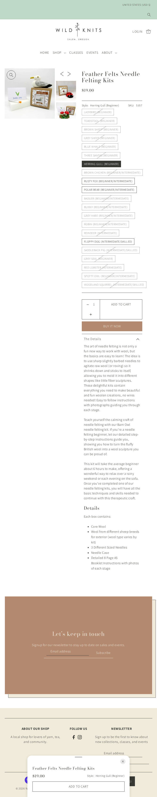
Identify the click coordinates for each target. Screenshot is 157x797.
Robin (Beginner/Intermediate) (105, 224)
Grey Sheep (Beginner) (99, 138)
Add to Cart (121, 304)
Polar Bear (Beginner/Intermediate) (109, 190)
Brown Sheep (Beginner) (101, 129)
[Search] (149, 15)
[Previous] (62, 74)
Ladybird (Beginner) (98, 112)
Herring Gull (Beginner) (101, 164)
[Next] (69, 74)
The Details (92, 339)
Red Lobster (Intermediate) (103, 267)
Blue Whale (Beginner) (100, 146)
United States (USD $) (136, 5)
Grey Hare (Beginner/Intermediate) (108, 215)
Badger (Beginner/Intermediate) (106, 198)
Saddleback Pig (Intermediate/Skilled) (111, 250)
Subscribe (103, 653)
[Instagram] (80, 737)
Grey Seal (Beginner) (98, 259)
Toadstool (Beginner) (99, 121)
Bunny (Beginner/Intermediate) (106, 207)
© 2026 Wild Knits (27, 788)
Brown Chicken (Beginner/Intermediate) (112, 172)
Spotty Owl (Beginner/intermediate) (109, 276)
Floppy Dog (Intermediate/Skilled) (108, 241)
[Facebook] (74, 737)
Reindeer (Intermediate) (100, 233)
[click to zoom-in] (11, 74)
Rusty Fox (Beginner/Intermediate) (108, 181)
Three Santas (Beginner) (101, 155)
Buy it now (112, 326)
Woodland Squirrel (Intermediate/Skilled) (114, 284)
